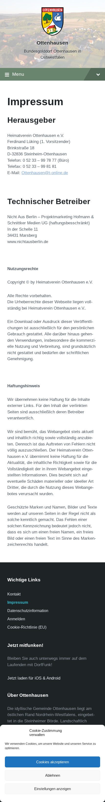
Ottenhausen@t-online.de (44, 172)
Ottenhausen (52, 43)
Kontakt (14, 594)
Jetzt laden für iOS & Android (33, 678)
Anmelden (16, 619)
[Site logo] (52, 34)
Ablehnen (52, 775)
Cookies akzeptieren (52, 762)
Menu (18, 74)
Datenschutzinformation (27, 611)
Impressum (17, 602)
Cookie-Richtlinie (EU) (26, 627)
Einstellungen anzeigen (52, 789)
